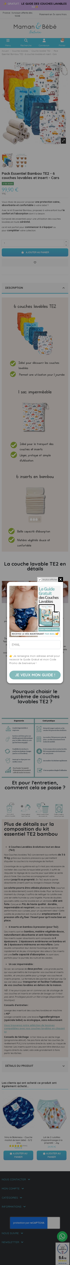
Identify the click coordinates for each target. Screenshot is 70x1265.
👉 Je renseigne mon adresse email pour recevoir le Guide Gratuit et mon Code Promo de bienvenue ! (34, 659)
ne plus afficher (49, 579)
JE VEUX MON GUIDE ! (35, 674)
